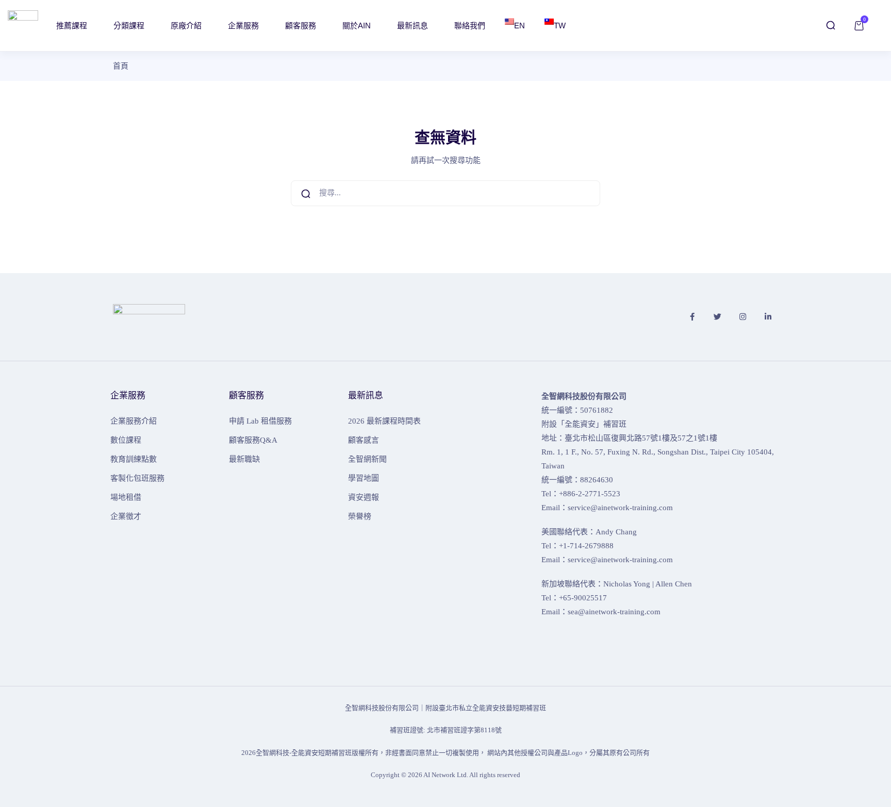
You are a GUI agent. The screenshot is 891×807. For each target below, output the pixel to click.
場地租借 (125, 497)
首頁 (120, 66)
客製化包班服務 (137, 478)
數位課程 (125, 440)
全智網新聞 (367, 459)
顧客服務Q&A (253, 440)
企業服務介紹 (133, 421)
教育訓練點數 (133, 459)
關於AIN (357, 25)
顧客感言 (363, 440)
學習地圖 (363, 478)
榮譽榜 (359, 516)
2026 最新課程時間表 (384, 421)
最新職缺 (244, 459)
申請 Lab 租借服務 (260, 421)
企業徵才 (125, 516)
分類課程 (129, 25)
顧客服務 (301, 25)
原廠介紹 (187, 25)
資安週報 (363, 497)
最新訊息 (413, 25)
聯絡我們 (469, 25)
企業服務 (244, 25)
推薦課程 (72, 25)
